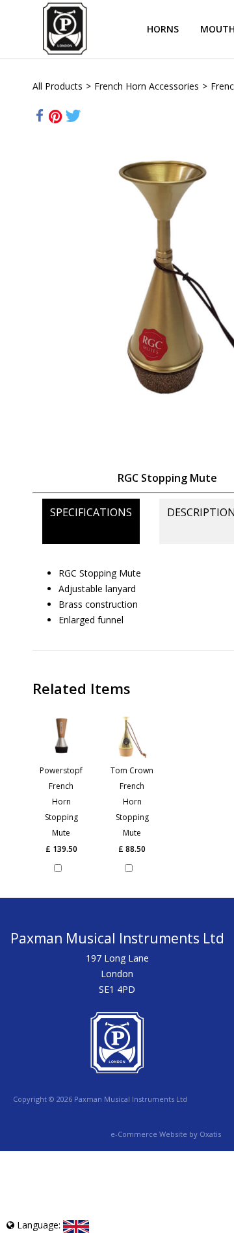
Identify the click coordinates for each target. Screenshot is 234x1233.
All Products (57, 86)
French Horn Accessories (146, 86)
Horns (163, 29)
